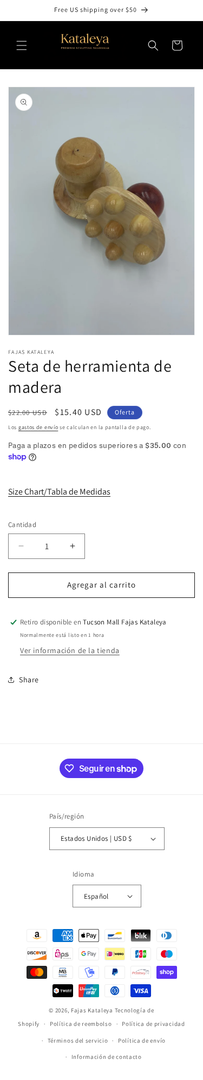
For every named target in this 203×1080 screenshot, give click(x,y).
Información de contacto (106, 1057)
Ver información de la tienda (70, 650)
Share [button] (29, 679)
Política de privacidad (153, 1024)
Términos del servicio (78, 1040)
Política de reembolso (81, 1024)
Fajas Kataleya (92, 1010)
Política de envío (142, 1040)
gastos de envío (38, 427)
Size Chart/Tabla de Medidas (59, 491)
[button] (22, 45)
